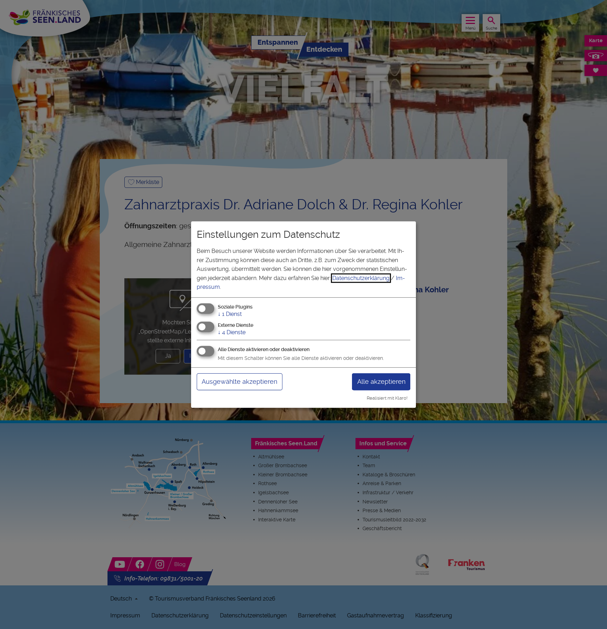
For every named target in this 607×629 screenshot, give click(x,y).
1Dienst (230, 314)
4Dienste (232, 332)
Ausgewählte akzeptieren (239, 381)
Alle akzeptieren (381, 381)
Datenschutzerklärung (361, 278)
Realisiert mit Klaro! (387, 398)
